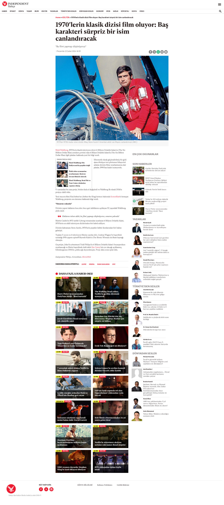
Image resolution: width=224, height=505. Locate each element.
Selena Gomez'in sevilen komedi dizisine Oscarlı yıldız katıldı (110, 369)
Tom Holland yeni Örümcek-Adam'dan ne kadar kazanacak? (72, 345)
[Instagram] (51, 489)
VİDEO (142, 11)
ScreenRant (115, 197)
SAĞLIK (115, 11)
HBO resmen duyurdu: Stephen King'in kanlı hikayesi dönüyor (71, 468)
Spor (108, 11)
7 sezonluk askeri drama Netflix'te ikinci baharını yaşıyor (73, 369)
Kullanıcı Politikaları (104, 485)
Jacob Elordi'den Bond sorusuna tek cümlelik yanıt (72, 320)
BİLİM (37, 11)
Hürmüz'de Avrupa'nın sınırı (154, 330)
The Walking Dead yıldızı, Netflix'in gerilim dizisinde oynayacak (107, 294)
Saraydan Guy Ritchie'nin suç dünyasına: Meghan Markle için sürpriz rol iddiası (109, 319)
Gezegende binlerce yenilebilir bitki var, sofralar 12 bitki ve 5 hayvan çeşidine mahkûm (155, 307)
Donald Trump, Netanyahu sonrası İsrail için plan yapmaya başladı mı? (155, 265)
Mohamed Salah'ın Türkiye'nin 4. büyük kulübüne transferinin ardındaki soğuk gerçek (156, 277)
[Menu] (219, 4)
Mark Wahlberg (62, 150)
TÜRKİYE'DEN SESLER (68, 11)
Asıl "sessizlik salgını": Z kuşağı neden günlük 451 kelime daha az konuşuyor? (156, 252)
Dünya (21, 11)
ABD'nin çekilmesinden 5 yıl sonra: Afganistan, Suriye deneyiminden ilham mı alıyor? (155, 404)
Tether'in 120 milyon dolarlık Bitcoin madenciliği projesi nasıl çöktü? (156, 201)
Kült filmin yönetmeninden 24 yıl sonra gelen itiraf (110, 419)
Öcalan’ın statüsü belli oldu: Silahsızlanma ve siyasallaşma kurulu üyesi (154, 228)
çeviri (84, 264)
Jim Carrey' (96, 247)
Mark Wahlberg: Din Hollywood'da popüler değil (79, 164)
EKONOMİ (99, 11)
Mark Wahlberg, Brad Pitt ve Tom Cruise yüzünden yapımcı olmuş (80, 183)
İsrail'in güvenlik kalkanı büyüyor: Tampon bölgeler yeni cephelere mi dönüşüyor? (155, 362)
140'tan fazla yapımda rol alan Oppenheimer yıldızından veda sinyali (109, 393)
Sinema (91, 264)
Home (58, 18)
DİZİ (113, 264)
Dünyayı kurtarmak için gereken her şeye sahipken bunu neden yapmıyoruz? (156, 240)
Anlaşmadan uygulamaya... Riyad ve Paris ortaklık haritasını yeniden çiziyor (156, 374)
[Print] (166, 52)
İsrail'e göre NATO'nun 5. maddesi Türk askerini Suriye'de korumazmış (155, 344)
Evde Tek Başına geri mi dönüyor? (110, 346)
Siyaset (13, 11)
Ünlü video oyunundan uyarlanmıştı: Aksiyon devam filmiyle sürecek (77, 174)
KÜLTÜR (44, 11)
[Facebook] (41, 489)
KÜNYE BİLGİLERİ (84, 485)
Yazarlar (54, 11)
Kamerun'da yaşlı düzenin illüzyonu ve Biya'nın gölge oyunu (153, 295)
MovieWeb (86, 257)
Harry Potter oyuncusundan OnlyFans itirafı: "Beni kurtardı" (72, 295)
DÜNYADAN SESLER (86, 11)
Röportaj (125, 11)
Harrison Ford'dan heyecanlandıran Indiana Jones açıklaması (71, 442)
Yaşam (29, 11)
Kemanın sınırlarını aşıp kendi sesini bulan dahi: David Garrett (72, 419)
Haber (4, 11)
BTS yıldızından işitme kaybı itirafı (108, 468)
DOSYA (134, 11)
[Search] (220, 11)
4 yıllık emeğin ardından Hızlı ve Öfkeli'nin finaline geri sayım (72, 394)
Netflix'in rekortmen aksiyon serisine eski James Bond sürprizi (110, 444)
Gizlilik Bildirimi (123, 485)
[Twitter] (46, 489)
